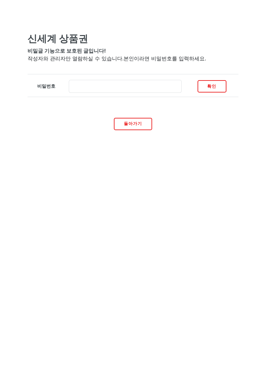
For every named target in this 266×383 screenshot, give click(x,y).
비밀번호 (46, 86)
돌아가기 (133, 123)
